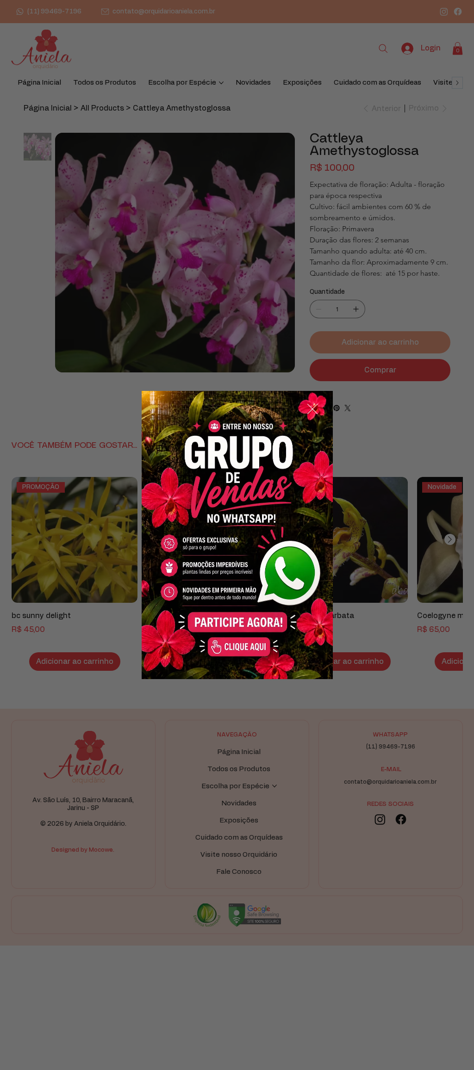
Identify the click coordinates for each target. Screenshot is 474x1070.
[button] (312, 409)
